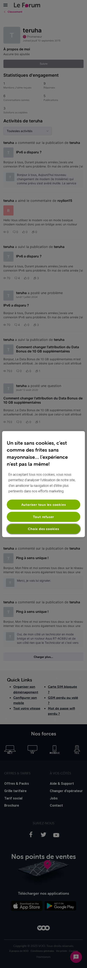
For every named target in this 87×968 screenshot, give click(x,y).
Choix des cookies (43, 529)
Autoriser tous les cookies (43, 504)
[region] (43, 484)
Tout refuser (43, 517)
